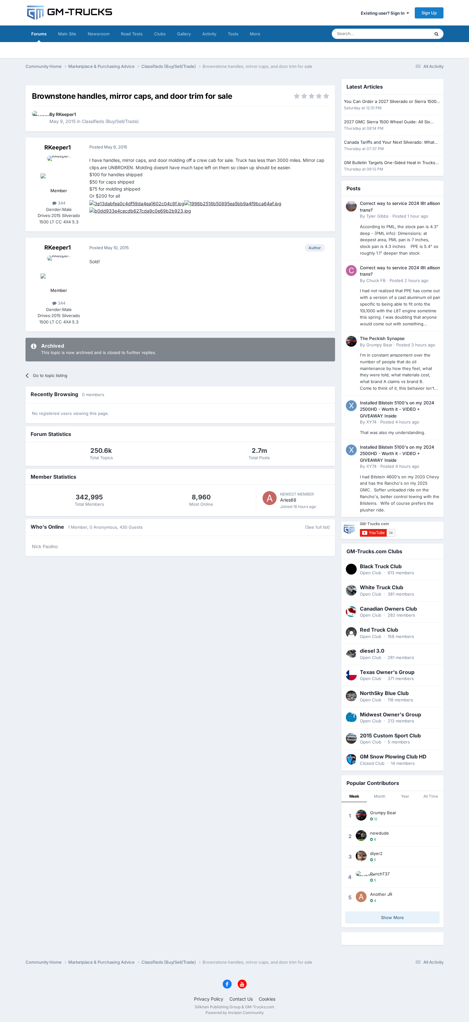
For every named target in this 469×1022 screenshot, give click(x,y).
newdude (379, 833)
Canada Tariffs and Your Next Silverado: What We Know (389, 143)
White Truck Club (381, 587)
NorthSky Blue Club (384, 693)
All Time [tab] (430, 796)
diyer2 (376, 853)
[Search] (436, 34)
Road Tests (132, 33)
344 (60, 203)
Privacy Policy (208, 999)
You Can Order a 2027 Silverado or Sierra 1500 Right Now (390, 102)
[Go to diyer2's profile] (361, 856)
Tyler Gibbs (377, 216)
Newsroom (98, 33)
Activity (209, 33)
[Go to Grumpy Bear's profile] (351, 341)
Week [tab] (354, 796)
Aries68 (288, 500)
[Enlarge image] (136, 203)
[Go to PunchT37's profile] (361, 876)
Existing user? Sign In (383, 13)
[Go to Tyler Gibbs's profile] (351, 206)
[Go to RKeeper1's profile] (39, 118)
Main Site (67, 33)
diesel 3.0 (372, 651)
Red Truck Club (379, 630)
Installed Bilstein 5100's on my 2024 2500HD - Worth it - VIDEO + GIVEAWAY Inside (397, 409)
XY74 (371, 421)
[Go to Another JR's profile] (361, 896)
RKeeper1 (66, 114)
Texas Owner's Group (387, 672)
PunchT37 (380, 873)
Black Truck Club (381, 566)
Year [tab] (405, 796)
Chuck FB (376, 280)
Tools (233, 33)
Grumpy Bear (379, 344)
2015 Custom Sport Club (390, 735)
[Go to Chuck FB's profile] (351, 270)
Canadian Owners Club (388, 608)
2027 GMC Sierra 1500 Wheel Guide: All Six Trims (387, 122)
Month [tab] (379, 796)
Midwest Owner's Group (390, 714)
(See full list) (317, 527)
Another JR (381, 894)
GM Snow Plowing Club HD (393, 756)
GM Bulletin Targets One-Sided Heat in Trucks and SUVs (389, 163)
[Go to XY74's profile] (351, 405)
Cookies (267, 999)
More (255, 33)
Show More (392, 917)
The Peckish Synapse (382, 338)
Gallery (184, 33)
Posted (410, 216)
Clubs (160, 33)
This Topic (411, 33)
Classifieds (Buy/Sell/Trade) (110, 121)
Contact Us (241, 999)
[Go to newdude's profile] (361, 835)
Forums (39, 33)
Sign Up (429, 12)
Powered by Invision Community (234, 1012)
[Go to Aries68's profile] (270, 498)
